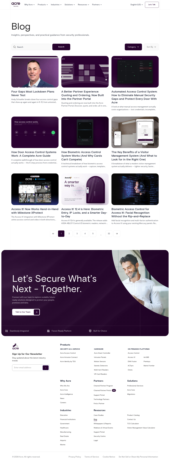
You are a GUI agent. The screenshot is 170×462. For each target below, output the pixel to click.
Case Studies (99, 415)
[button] (29, 4)
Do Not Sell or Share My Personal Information (138, 457)
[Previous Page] (53, 233)
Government (64, 424)
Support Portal (99, 395)
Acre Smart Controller (102, 353)
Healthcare (64, 428)
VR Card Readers (100, 374)
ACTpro (130, 366)
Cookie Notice (109, 457)
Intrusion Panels (100, 357)
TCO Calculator (133, 424)
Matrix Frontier (149, 366)
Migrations (131, 394)
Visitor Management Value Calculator (141, 428)
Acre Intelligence (66, 394)
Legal (96, 440)
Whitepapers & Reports (102, 424)
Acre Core (64, 390)
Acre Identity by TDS (68, 361)
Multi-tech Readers (101, 370)
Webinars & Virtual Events (103, 428)
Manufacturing (65, 432)
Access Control (133, 353)
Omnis (130, 370)
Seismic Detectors (101, 366)
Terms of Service (92, 457)
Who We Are (65, 386)
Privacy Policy (75, 457)
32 (109, 233)
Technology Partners (101, 399)
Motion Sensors (100, 361)
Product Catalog (133, 415)
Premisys (147, 361)
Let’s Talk (151, 5)
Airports (63, 440)
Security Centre (100, 436)
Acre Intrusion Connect (69, 357)
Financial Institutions (68, 419)
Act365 (146, 357)
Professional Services (135, 386)
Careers (63, 403)
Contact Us (131, 419)
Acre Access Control (68, 353)
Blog (95, 419)
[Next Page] (117, 233)
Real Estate (64, 436)
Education (64, 415)
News (62, 398)
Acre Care (131, 390)
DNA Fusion (132, 361)
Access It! (131, 357)
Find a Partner (99, 404)
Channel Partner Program (103, 386)
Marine (62, 445)
